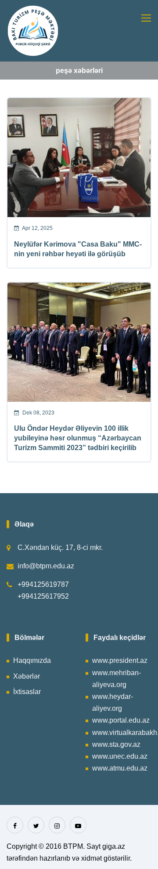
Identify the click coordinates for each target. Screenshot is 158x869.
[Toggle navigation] (147, 18)
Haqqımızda (32, 660)
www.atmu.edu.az (119, 768)
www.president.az (119, 660)
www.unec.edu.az (119, 756)
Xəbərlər (26, 676)
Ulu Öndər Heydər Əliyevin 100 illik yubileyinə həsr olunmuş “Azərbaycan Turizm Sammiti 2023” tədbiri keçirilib (77, 438)
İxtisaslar (27, 691)
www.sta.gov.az (116, 744)
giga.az (113, 846)
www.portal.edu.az (121, 720)
